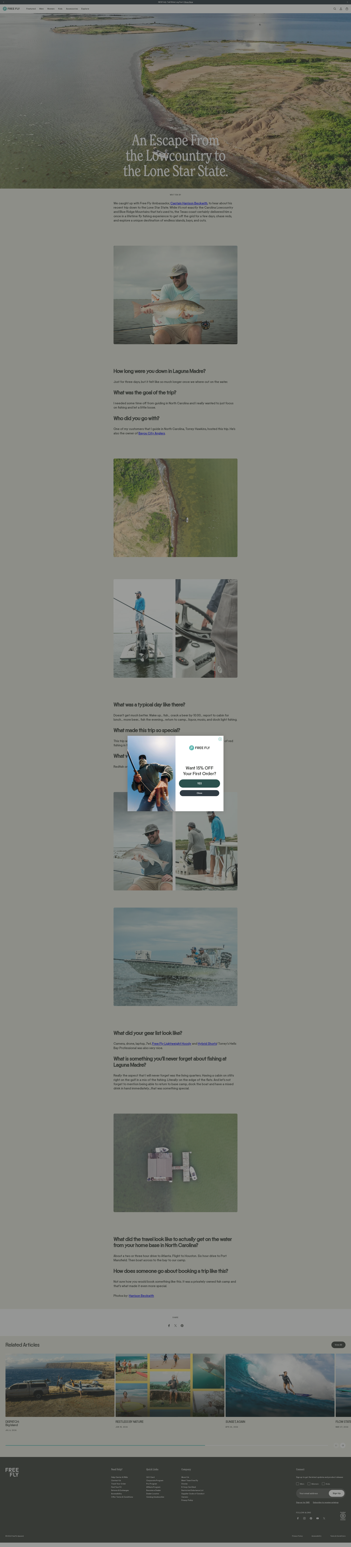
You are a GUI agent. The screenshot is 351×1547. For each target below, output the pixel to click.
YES (199, 783)
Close (199, 793)
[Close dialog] (220, 739)
